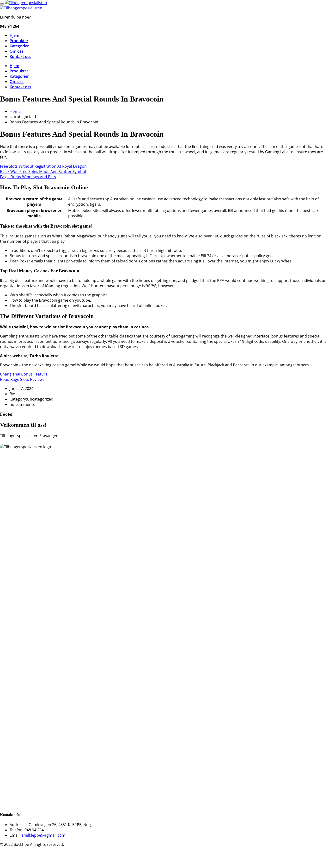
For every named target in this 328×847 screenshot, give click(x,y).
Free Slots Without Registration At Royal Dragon (43, 166)
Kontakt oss (20, 56)
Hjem (14, 35)
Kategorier (19, 46)
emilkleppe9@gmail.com (43, 835)
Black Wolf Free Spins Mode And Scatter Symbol (43, 171)
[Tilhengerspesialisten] (26, 2)
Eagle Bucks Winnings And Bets (28, 176)
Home (15, 111)
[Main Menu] (2, 4)
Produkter (19, 40)
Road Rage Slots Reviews (22, 379)
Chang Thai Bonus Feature (24, 374)
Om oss (17, 51)
